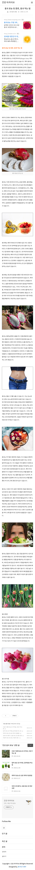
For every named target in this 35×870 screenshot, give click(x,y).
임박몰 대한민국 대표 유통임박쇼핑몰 (11, 37)
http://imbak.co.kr (10, 34)
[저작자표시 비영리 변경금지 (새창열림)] (21, 716)
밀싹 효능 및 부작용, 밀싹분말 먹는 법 (12, 731)
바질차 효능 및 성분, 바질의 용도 (11, 738)
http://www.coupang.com (12, 20)
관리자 (4, 852)
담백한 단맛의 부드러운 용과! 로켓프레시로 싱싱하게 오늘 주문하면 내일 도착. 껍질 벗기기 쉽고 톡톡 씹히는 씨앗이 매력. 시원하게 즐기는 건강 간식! (11, 26)
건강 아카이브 (9, 801)
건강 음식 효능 (13, 12)
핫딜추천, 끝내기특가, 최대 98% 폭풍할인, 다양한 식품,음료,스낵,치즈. (11, 40)
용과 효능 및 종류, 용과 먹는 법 (17, 8)
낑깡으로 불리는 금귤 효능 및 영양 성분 (12, 735)
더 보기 (30, 745)
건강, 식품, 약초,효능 (10, 803)
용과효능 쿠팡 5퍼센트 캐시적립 (11, 23)
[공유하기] (8, 715)
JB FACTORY (22, 867)
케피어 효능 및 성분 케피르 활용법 (11, 733)
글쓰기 (4, 856)
